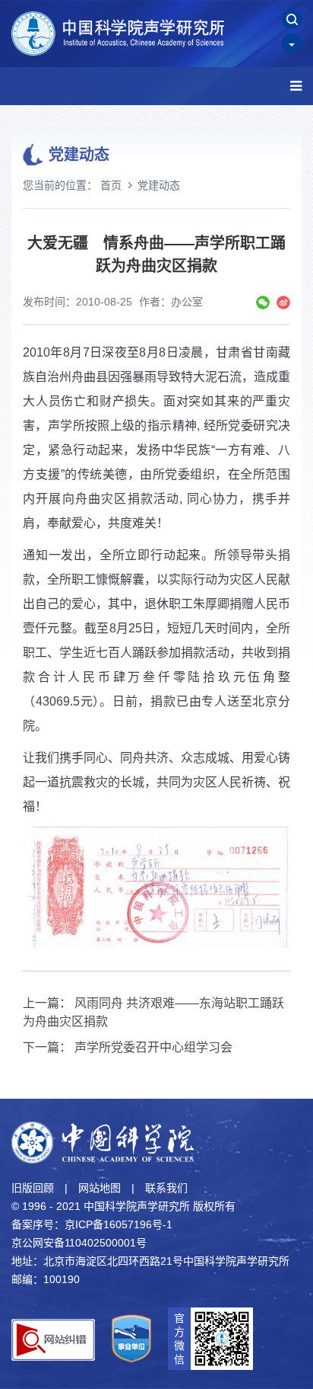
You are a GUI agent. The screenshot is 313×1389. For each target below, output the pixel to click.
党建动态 (159, 185)
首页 (111, 185)
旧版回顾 (32, 1188)
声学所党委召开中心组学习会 (153, 1047)
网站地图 (99, 1188)
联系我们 (166, 1188)
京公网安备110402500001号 (79, 1243)
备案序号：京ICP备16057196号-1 (91, 1224)
